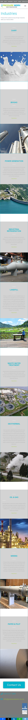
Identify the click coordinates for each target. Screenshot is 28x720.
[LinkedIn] (14, 719)
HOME (1, 1)
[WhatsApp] (19, 719)
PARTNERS (10, 1)
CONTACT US (25, 1)
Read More (14, 46)
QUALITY (15, 1)
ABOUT (5, 1)
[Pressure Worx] (11, 6)
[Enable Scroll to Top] (25, 717)
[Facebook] (3, 719)
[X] (8, 719)
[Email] (25, 719)
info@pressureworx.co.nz (14, 699)
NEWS (19, 1)
